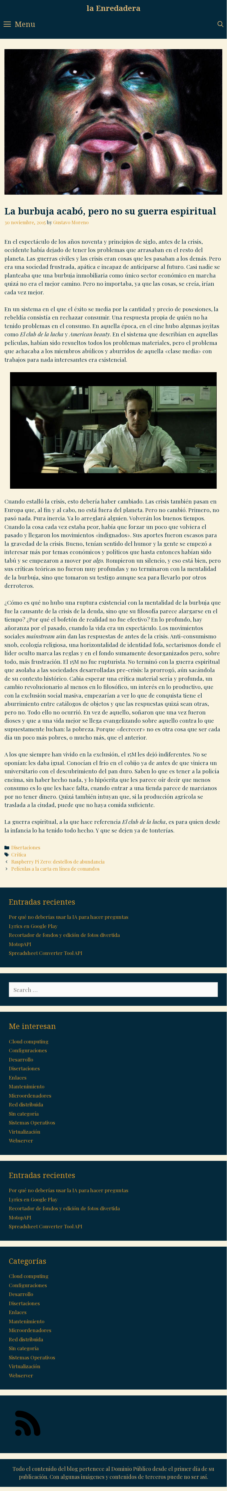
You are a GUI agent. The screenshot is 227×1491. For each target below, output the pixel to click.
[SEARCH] (220, 24)
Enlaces (18, 1077)
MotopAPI (20, 944)
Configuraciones (28, 1050)
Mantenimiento (26, 1086)
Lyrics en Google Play (33, 926)
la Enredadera (113, 8)
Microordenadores (30, 1095)
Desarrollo (21, 1059)
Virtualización (24, 1131)
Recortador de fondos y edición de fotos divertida (64, 935)
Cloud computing (28, 1041)
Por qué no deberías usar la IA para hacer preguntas (68, 917)
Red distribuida (26, 1104)
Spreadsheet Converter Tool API (45, 953)
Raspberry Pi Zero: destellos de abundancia (57, 862)
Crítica (18, 854)
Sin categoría (24, 1113)
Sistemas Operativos (32, 1122)
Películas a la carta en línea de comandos (55, 869)
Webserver (21, 1140)
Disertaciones (25, 847)
